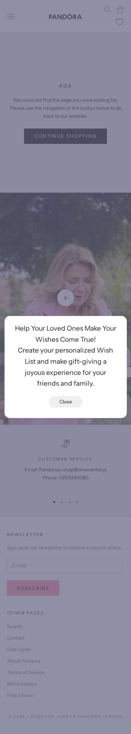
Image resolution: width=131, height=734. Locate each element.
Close (65, 402)
